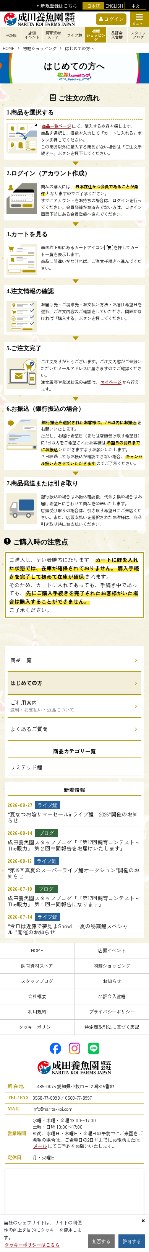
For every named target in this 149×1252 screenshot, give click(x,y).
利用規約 (37, 1011)
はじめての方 (26, 683)
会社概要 (37, 996)
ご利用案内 (42, 706)
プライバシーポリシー (112, 1011)
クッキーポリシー (37, 1026)
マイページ (110, 382)
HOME (10, 35)
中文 (135, 6)
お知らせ (112, 981)
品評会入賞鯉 (112, 996)
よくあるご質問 (29, 729)
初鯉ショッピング (40, 48)
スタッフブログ (37, 981)
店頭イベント (112, 950)
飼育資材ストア (37, 965)
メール (40, 1146)
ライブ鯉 (74, 35)
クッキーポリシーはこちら (32, 1244)
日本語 (93, 6)
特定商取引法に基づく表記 (111, 1026)
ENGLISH (114, 6)
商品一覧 (21, 660)
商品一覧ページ (56, 126)
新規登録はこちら (58, 6)
